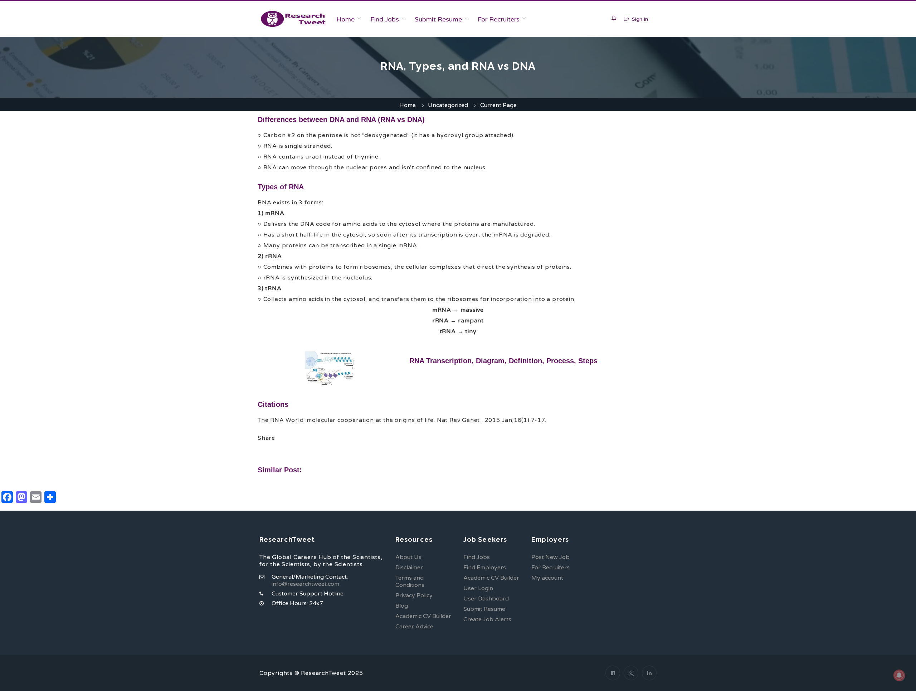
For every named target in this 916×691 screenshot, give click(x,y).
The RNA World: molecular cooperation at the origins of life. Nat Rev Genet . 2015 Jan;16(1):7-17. (402, 420)
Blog (401, 605)
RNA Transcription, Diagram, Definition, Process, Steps (503, 361)
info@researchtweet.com (305, 584)
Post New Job (550, 557)
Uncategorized (448, 105)
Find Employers (484, 567)
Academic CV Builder (423, 616)
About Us (408, 557)
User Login (478, 588)
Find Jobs (384, 19)
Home (345, 19)
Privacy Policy (414, 595)
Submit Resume (438, 19)
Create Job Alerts (487, 619)
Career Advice (414, 626)
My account (547, 577)
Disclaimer (409, 567)
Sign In (639, 19)
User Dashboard (486, 598)
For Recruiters (499, 19)
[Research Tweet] (293, 19)
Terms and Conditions (409, 581)
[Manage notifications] (899, 675)
